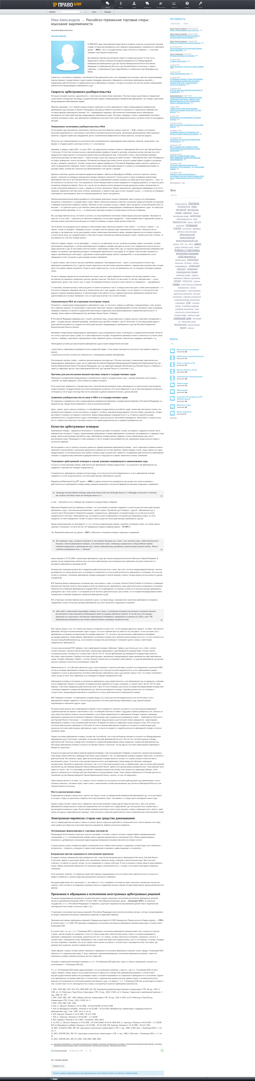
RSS (183, 183)
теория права (180, 315)
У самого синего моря (178, 61)
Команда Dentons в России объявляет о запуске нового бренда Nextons (185, 37)
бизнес (190, 222)
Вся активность (175, 183)
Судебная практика (190, 306)
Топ (172, 344)
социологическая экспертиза (187, 300)
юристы (191, 328)
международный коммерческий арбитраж (140, 1044)
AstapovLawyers (181, 204)
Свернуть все (58, 1066)
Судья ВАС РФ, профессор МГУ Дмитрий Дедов (189, 398)
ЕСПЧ (191, 244)
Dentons (193, 203)
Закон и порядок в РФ (186, 363)
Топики (185, 23)
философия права (189, 322)
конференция (180, 260)
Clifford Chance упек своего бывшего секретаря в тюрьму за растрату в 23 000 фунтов (185, 110)
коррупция (193, 259)
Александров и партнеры (100, 1045)
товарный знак (182, 318)
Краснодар (179, 263)
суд (188, 302)
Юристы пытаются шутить (187, 370)
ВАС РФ (197, 222)
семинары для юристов (192, 297)
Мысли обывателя (184, 412)
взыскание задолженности (63, 1044)
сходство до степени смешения (187, 312)
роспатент (177, 297)
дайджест (197, 228)
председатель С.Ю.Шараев (191, 284)
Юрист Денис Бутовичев (178, 28)
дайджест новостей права (187, 232)
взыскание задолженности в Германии (85, 1044)
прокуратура (183, 287)
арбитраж (195, 216)
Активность (177, 19)
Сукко (197, 309)
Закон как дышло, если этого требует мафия (187, 67)
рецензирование (180, 291)
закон (197, 243)
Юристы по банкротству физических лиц (185, 43)
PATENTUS (184, 206)
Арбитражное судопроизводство (190, 356)
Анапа (196, 213)
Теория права (182, 383)
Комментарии (175, 23)
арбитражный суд (184, 219)
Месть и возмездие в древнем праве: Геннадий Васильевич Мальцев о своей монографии (185, 149)
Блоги (174, 339)
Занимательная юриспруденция (190, 376)
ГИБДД (177, 228)
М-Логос (188, 263)
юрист (183, 327)
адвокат (187, 213)
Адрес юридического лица (180, 74)
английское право (181, 216)
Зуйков (196, 247)
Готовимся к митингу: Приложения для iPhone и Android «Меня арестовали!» (184, 133)
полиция (197, 281)
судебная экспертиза (184, 309)
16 (179, 112)
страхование (180, 303)
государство (186, 229)
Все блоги (173, 418)
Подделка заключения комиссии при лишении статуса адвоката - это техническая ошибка (187, 167)
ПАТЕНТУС (187, 281)
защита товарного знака (184, 247)
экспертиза (180, 324)
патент (177, 281)
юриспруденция (194, 325)
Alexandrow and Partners (118, 1045)
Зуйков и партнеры (187, 250)
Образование (182, 390)
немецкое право (183, 275)
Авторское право (184, 405)
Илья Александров (65, 20)
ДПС (182, 244)
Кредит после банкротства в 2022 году (184, 30)
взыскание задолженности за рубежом (112, 1044)
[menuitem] (94, 11)
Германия (191, 225)
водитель (180, 225)
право (176, 284)
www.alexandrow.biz (58, 36)
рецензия (196, 294)
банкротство (179, 222)
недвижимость (181, 266)
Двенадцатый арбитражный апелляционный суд (187, 237)
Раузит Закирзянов (176, 54)
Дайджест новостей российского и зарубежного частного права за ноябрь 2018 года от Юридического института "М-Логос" (187, 176)
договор (176, 244)
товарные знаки (193, 315)
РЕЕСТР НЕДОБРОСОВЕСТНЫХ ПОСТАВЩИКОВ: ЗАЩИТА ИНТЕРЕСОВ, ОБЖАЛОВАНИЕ (185, 158)
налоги (196, 263)
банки (195, 219)
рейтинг (193, 288)
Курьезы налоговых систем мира (182, 56)
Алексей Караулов (176, 96)
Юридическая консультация (188, 349)
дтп (186, 244)
